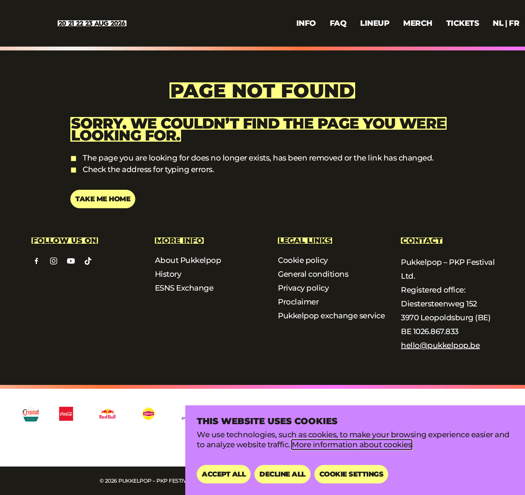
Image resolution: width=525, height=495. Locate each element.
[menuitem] (498, 23)
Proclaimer (298, 301)
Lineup (374, 23)
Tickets (462, 23)
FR (514, 23)
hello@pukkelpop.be (440, 345)
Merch (417, 23)
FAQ (338, 23)
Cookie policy (303, 260)
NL (498, 23)
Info (306, 23)
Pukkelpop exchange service (331, 315)
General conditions (313, 274)
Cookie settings (351, 474)
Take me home (102, 199)
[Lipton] (148, 413)
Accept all (224, 474)
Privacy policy (303, 288)
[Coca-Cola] (66, 413)
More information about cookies (352, 444)
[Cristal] (31, 413)
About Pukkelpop (188, 260)
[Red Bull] (107, 413)
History (168, 274)
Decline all (282, 474)
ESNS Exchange (184, 288)
